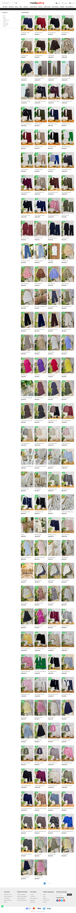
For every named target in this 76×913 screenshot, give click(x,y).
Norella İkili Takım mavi (66, 671)
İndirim (12, 6)
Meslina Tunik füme (38, 580)
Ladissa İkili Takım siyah (39, 511)
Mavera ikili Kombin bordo (66, 420)
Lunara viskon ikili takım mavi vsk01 (68, 831)
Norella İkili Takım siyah (52, 671)
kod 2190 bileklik (38, 489)
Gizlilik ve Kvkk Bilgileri (21, 894)
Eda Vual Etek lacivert (66, 717)
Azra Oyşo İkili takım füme (66, 169)
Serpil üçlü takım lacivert (66, 694)
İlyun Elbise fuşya (24, 374)
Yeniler (5, 6)
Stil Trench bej (64, 55)
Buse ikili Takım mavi (65, 466)
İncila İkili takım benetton (66, 146)
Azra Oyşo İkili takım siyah (25, 215)
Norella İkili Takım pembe (25, 694)
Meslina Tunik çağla (65, 580)
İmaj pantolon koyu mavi (25, 260)
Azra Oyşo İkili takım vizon (39, 192)
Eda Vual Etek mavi (24, 740)
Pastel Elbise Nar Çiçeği (39, 603)
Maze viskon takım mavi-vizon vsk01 (68, 808)
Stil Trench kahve (51, 55)
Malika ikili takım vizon (39, 146)
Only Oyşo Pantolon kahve (53, 329)
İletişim (5, 902)
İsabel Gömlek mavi (51, 283)
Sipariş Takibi (6, 898)
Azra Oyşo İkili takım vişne (25, 192)
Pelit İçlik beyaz (51, 260)
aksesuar (62, 6)
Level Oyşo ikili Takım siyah (26, 785)
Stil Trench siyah (24, 78)
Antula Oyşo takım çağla (25, 762)
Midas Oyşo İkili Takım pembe (53, 215)
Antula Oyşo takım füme (39, 762)
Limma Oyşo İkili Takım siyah (26, 123)
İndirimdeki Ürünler (33, 898)
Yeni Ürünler (32, 896)
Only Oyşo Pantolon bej (25, 352)
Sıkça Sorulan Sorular (8, 896)
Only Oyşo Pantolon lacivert (40, 329)
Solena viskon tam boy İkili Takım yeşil (41, 671)
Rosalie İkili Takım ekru (66, 648)
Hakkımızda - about (8, 894)
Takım (20, 6)
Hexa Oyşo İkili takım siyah (39, 648)
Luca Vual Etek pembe (39, 876)
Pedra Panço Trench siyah (25, 101)
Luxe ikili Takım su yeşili (52, 489)
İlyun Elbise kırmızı (51, 374)
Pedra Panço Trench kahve (39, 78)
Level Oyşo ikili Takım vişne (39, 785)
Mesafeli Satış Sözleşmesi (22, 900)
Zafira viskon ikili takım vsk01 (26, 854)
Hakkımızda (32, 902)
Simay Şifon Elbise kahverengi (26, 420)
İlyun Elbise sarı (64, 374)
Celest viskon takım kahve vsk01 (40, 808)
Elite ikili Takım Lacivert (52, 534)
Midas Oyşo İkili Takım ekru (39, 694)
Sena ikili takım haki (65, 32)
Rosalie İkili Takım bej (52, 648)
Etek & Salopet (55, 6)
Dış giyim (26, 6)
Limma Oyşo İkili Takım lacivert (40, 101)
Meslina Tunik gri (51, 580)
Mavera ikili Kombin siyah (52, 420)
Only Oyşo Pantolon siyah (25, 329)
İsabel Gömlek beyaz (25, 306)
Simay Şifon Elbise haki (66, 397)
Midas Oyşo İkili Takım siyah (53, 694)
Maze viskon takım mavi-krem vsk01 (54, 808)
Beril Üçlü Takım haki (65, 215)
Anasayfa (32, 894)
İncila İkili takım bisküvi (39, 169)
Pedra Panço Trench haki (52, 78)
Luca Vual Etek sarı (65, 854)
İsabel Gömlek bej (65, 260)
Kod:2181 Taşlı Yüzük (51, 557)
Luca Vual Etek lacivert (25, 876)
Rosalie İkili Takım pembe (25, 671)
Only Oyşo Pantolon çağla (66, 306)
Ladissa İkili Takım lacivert (25, 511)
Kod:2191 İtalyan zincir (25, 489)
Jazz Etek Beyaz (64, 603)
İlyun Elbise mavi (65, 352)
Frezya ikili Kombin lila (66, 443)
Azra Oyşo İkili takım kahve (53, 192)
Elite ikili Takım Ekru (38, 534)
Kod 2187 (49, 511)
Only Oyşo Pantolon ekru (66, 329)
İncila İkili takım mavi (51, 169)
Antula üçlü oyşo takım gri (66, 740)
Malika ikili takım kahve (66, 123)
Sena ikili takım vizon (25, 55)
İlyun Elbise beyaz (51, 352)
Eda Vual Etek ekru (51, 717)
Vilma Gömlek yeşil (38, 854)
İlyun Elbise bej (37, 352)
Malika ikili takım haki (38, 123)
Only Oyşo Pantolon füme (53, 306)
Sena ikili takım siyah (52, 32)
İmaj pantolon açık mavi (39, 260)
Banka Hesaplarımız (8, 900)
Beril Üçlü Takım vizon (38, 238)
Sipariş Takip (32, 900)
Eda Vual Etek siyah (38, 740)
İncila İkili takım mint (24, 169)
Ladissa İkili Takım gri (65, 625)
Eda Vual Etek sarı (24, 717)
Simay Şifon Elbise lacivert (53, 397)
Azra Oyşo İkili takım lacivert (40, 215)
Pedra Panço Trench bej (66, 78)
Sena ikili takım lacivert (25, 32)
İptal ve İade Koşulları (21, 898)
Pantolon (40, 6)
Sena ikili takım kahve (39, 55)
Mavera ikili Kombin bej (25, 443)
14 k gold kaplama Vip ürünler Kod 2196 (41, 466)
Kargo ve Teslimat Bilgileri (22, 896)
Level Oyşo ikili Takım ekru (53, 785)
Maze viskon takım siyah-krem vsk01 (27, 831)
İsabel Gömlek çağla (65, 283)
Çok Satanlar (70, 6)
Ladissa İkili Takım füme (66, 489)
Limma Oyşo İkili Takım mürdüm (53, 101)
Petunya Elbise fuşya (38, 625)
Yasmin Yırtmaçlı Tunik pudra (40, 557)
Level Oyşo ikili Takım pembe (67, 762)
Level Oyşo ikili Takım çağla (66, 785)
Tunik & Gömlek (33, 6)
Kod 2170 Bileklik (24, 580)
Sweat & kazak (47, 6)
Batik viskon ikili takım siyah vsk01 (54, 831)
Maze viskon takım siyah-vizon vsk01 (41, 831)
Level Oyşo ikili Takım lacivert (26, 808)
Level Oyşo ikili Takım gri (52, 762)
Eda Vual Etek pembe (38, 717)
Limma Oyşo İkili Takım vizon (67, 101)
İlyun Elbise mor (37, 374)
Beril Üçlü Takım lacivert (52, 238)
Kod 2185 (22, 534)
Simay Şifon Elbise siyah (39, 420)
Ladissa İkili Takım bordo (52, 625)
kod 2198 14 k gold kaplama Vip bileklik (27, 466)
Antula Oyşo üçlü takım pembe (53, 740)
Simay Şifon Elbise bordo (39, 397)
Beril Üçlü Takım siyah (65, 238)
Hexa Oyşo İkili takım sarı (25, 648)
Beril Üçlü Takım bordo (25, 238)
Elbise (16, 6)
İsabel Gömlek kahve (38, 283)
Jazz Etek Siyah (24, 625)
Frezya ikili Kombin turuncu (39, 443)
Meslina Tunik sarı (24, 603)
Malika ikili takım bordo (25, 146)
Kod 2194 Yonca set (51, 466)
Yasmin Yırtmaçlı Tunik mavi (26, 557)
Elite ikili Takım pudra (65, 534)
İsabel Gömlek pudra (25, 283)
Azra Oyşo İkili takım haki (66, 192)
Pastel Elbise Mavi (51, 603)
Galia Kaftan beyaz (65, 557)
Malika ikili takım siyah (52, 146)
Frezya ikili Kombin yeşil (52, 443)
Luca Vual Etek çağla (52, 854)
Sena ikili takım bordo (38, 32)
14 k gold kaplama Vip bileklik (26, 397)
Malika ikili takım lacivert (52, 123)
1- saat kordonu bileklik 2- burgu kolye (68, 511)
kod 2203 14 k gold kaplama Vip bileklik (41, 306)
